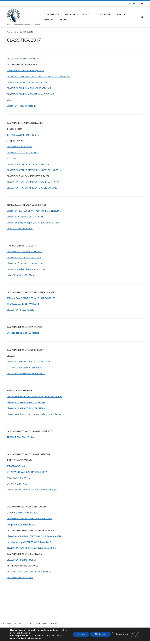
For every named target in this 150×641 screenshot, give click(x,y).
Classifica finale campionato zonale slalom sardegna (32, 489)
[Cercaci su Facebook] (134, 3)
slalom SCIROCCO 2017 (27, 512)
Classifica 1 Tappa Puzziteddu (21, 105)
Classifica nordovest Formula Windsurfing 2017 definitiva (34, 414)
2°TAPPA (11, 466)
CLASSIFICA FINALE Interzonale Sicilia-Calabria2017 (31, 548)
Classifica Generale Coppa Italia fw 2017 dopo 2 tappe (33, 222)
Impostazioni (122, 634)
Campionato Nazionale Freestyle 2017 (25, 70)
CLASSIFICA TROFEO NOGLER (21, 559)
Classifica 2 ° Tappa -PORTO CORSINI (25, 216)
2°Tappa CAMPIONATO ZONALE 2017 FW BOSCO (31, 298)
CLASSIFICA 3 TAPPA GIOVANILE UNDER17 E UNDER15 (33, 170)
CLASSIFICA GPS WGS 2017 (20, 577)
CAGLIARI (20, 466)
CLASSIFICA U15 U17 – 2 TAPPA (22, 152)
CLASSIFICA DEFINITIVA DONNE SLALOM (27, 82)
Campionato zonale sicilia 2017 (22, 524)
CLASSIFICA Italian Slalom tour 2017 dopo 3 (28, 269)
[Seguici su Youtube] (142, 3)
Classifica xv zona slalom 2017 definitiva (26, 373)
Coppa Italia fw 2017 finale (20, 228)
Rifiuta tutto (100, 634)
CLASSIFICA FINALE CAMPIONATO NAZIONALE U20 (32, 187)
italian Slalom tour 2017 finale (21, 275)
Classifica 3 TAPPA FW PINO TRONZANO (27, 408)
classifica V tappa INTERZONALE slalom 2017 (29, 542)
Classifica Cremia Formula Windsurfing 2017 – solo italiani (34, 396)
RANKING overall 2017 (29, 58)
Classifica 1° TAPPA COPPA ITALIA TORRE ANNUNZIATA (34, 210)
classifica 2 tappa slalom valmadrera (24, 367)
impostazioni (35, 638)
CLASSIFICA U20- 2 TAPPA (19, 146)
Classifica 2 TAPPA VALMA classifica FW (26, 402)
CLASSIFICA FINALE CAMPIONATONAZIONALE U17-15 (33, 182)
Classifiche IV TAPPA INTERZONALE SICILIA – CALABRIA (34, 536)
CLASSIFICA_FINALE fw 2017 (20, 309)
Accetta (81, 634)
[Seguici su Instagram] (138, 3)
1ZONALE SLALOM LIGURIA (20, 437)
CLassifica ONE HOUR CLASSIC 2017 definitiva (29, 571)
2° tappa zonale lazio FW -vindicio (23, 332)
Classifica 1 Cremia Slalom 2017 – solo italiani (28, 361)
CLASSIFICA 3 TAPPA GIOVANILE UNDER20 (28, 164)
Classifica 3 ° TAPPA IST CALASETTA (24, 263)
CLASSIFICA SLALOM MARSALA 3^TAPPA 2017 (29, 518)
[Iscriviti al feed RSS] (130, 3)
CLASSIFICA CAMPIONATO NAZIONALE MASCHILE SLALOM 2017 (38, 76)
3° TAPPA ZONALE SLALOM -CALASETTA (27, 472)
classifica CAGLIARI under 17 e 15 (23, 134)
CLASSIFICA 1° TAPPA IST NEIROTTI (24, 251)
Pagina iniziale (12, 32)
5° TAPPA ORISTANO (17, 483)
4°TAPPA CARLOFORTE (18, 477)
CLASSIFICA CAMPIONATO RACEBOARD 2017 (29, 88)
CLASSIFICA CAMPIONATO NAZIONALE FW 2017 (30, 94)
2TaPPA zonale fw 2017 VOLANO (23, 304)
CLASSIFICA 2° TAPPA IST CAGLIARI (24, 257)
